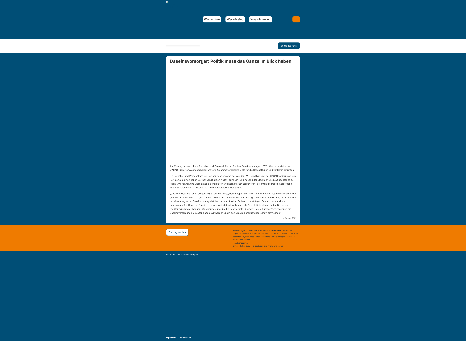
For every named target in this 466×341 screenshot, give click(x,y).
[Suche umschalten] (296, 19)
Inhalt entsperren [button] (240, 243)
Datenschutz (185, 337)
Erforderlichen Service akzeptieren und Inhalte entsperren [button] (258, 246)
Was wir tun (212, 19)
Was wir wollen (260, 19)
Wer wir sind (235, 19)
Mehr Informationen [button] (241, 240)
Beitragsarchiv (288, 45)
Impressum (171, 337)
